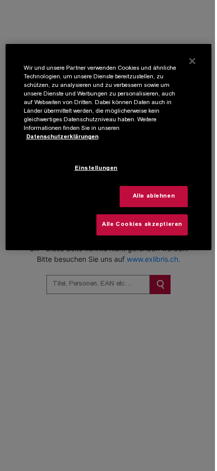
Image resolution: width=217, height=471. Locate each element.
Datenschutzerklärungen (62, 137)
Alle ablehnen (154, 196)
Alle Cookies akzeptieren (142, 224)
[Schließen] (192, 61)
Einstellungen (96, 168)
